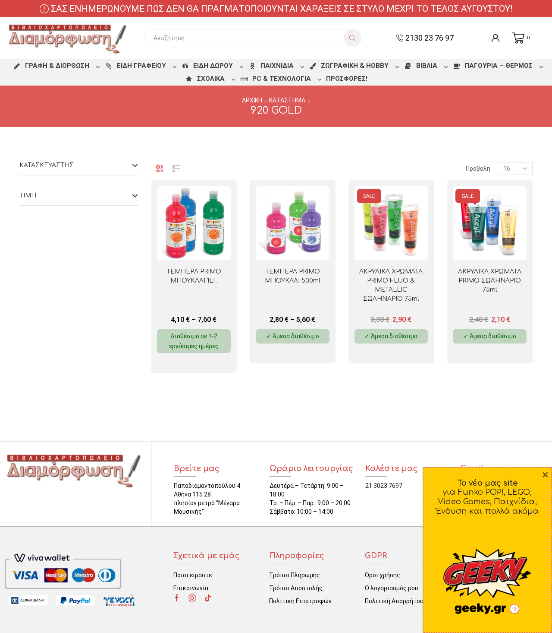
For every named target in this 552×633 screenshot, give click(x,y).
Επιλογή (208, 246)
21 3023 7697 (383, 485)
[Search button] (352, 38)
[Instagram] (192, 598)
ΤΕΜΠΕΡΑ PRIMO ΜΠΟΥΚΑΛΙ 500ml (292, 276)
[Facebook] (176, 598)
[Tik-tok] (207, 598)
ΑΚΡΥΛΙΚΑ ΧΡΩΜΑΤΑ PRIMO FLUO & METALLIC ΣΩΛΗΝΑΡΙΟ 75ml (391, 285)
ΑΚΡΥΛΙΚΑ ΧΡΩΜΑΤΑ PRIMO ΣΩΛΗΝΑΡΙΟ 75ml (489, 280)
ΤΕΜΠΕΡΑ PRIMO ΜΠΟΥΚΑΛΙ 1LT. (193, 276)
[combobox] (246, 38)
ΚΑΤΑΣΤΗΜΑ (287, 100)
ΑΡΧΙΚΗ (252, 100)
